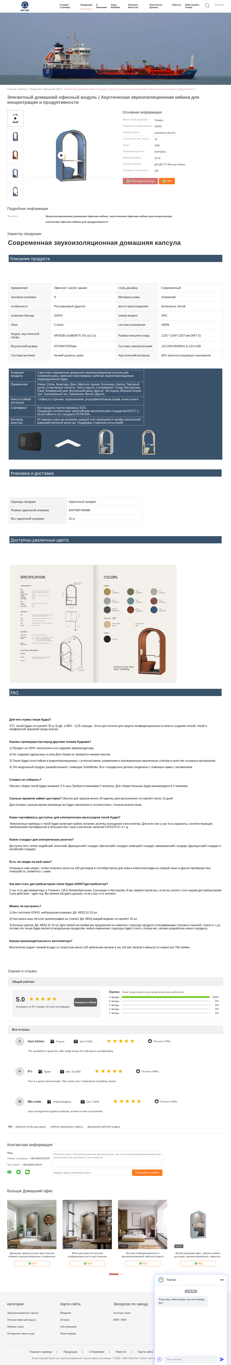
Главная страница (65, 6)
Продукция (86, 5)
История (64, 1319)
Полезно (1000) (162, 1041)
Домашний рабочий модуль (104, 1126)
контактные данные (156, 6)
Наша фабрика (115, 6)
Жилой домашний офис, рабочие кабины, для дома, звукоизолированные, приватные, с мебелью (198, 1255)
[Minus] (222, 1280)
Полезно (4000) (150, 1071)
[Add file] (159, 1359)
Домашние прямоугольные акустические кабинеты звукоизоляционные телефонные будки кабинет (31, 1255)
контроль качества (133, 6)
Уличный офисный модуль (21, 1319)
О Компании (101, 6)
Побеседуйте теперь (192, 6)
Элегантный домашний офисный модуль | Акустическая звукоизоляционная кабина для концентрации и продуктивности (129, 89)
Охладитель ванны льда (20, 1333)
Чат (169, 181)
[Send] (222, 1359)
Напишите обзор (85, 1002)
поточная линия (121, 1313)
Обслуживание (68, 1326)
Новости (176, 5)
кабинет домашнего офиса (66, 1126)
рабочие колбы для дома (30, 1126)
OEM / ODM (119, 1319)
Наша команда (68, 1333)
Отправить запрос (147, 1172)
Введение (65, 1313)
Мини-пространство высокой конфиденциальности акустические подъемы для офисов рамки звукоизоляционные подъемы (87, 1255)
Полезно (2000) (168, 1101)
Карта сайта (145, 1352)
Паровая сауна (15, 1326)
